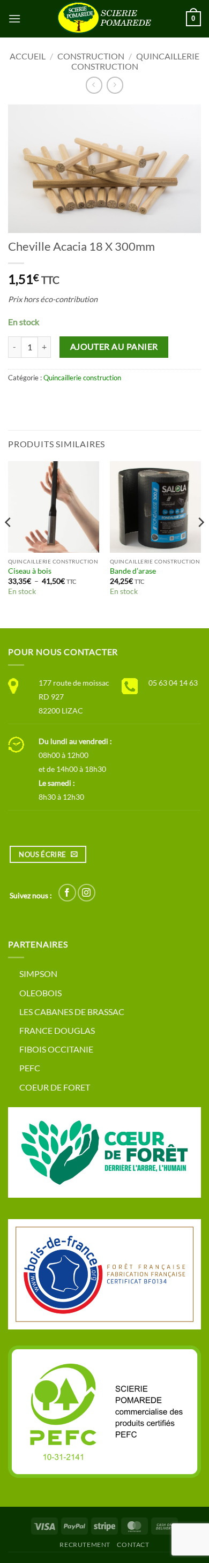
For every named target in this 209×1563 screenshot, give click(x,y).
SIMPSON (38, 973)
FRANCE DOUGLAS (57, 1030)
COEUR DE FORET (54, 1087)
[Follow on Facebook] (67, 892)
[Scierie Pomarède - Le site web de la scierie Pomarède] (104, 18)
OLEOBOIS (40, 993)
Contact (133, 1545)
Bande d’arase (133, 571)
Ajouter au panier (114, 346)
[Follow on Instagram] (86, 892)
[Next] (200, 543)
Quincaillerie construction (135, 61)
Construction (90, 56)
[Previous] (8, 543)
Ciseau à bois (29, 571)
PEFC (29, 1068)
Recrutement (84, 1545)
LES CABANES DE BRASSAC (71, 1011)
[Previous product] (115, 85)
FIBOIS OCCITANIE (56, 1049)
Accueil (28, 56)
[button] (14, 18)
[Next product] (94, 85)
